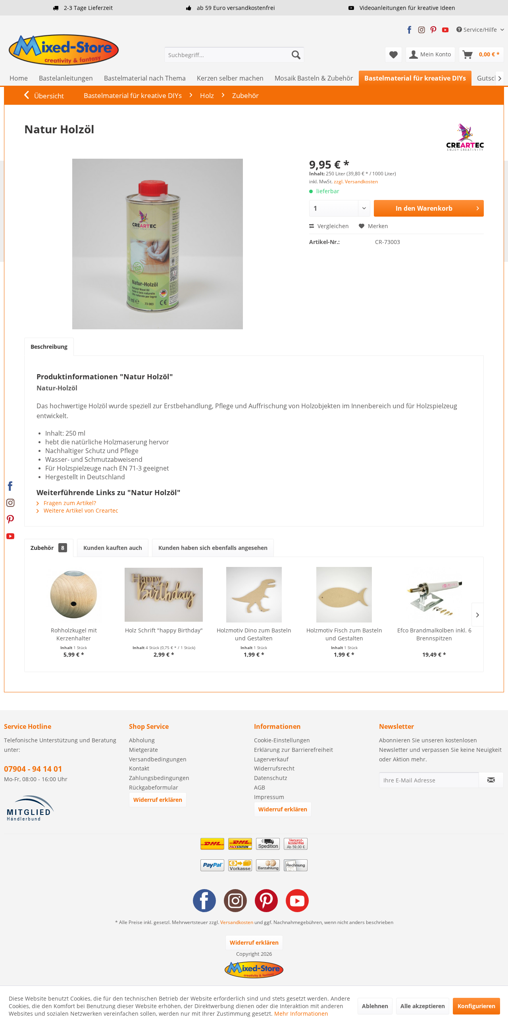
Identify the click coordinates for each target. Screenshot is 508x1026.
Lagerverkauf (271, 759)
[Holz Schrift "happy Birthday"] (164, 595)
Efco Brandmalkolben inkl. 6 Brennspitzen (434, 634)
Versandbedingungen (158, 759)
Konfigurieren (476, 1006)
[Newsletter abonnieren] (491, 780)
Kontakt (139, 768)
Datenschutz (270, 778)
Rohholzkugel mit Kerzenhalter (74, 634)
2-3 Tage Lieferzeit (87, 8)
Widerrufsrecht (274, 768)
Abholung (142, 740)
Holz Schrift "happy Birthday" (164, 630)
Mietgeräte (143, 749)
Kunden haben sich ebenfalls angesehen (212, 547)
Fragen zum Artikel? (69, 503)
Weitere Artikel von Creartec (80, 510)
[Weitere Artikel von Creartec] (465, 137)
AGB (259, 787)
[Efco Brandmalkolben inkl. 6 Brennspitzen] (434, 595)
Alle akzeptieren (422, 1006)
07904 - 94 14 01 (33, 769)
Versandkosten (236, 922)
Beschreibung (49, 346)
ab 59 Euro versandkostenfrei (235, 8)
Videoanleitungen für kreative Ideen (406, 8)
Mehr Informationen (301, 1013)
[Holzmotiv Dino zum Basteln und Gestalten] (254, 595)
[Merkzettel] (393, 55)
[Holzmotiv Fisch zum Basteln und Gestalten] (344, 595)
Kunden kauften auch (112, 547)
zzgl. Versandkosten (356, 181)
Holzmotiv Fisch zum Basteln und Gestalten (344, 634)
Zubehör (47, 547)
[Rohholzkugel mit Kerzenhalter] (74, 595)
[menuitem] (234, 55)
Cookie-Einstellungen (282, 740)
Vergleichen (332, 226)
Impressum (269, 797)
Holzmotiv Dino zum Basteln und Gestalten (254, 634)
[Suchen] (296, 55)
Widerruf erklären (157, 799)
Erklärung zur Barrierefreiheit (293, 749)
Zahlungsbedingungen (159, 778)
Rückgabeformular (153, 787)
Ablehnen (375, 1006)
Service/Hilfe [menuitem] (480, 29)
